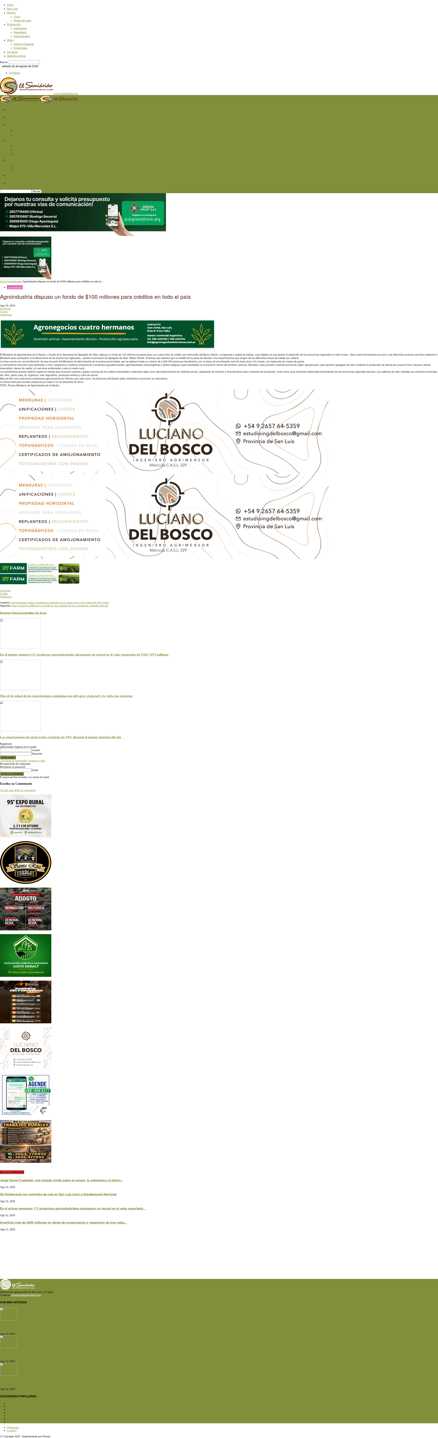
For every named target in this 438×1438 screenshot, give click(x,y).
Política (13, 1418)
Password (37, 753)
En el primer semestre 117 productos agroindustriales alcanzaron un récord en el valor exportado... (73, 1208)
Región (11, 13)
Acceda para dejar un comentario (18, 790)
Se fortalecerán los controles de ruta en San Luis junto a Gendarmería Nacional (58, 1194)
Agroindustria (22, 36)
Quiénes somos (16, 56)
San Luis (12, 9)
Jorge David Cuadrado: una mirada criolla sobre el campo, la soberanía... (53, 1327)
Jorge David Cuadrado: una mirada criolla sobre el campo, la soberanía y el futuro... (61, 1180)
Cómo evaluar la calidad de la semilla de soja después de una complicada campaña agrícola (59, 605)
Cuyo (17, 16)
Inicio (10, 5)
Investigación (17, 1421)
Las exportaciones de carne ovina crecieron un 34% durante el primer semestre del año (60, 737)
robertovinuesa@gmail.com (26, 1295)
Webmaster (13, 1427)
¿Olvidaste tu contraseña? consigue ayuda (22, 760)
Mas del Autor (38, 613)
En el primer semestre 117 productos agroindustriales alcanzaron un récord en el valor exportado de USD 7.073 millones (84, 654)
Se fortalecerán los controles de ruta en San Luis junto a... (42, 1354)
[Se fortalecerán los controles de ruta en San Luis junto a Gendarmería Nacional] (8, 1347)
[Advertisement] (102, 1255)
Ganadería (20, 32)
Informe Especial (24, 44)
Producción (14, 24)
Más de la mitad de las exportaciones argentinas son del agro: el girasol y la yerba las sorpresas (66, 696)
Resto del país (22, 20)
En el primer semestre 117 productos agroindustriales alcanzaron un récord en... (59, 1382)
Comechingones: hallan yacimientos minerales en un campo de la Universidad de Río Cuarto (59, 602)
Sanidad (14, 1415)
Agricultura (20, 28)
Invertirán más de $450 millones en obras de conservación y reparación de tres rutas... (63, 1222)
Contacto (12, 52)
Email (35, 770)
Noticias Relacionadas (14, 613)
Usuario (36, 750)
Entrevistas (20, 48)
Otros (10, 40)
